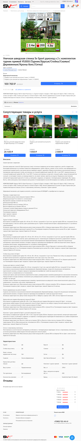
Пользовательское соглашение (24, 420)
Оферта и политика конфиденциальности (27, 415)
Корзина (5, 429)
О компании (13, 1)
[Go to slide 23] (50, 53)
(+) (20, 77)
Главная (5, 10)
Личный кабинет (7, 426)
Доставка (28, 1)
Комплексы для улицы (17, 10)
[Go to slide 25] (52, 53)
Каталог (5, 1)
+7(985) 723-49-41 (67, 1)
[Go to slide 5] (30, 53)
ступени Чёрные (22, 69)
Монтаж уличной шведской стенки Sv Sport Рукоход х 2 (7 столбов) (14, 142)
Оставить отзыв (62, 407)
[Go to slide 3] (28, 53)
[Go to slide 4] (29, 53)
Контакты (21, 1)
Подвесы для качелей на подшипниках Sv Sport (62, 142)
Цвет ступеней (7, 67)
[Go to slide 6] (31, 53)
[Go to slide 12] (38, 53)
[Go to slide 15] (41, 53)
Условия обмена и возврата (23, 418)
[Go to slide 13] (39, 53)
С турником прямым (59, 10)
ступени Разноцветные (10, 69)
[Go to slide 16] (42, 53)
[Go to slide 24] (51, 53)
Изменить (21, 102)
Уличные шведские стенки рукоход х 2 (38, 10)
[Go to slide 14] (40, 53)
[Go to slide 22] (49, 53)
